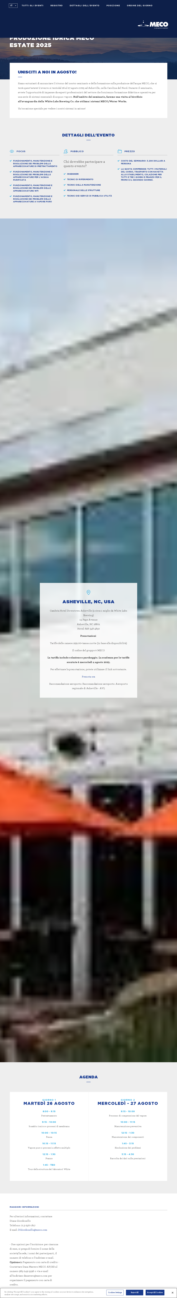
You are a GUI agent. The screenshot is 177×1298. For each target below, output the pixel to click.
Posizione (113, 6)
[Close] (173, 1293)
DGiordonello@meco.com (32, 1230)
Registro (56, 6)
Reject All (134, 1292)
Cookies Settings (115, 1292)
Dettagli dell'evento (85, 6)
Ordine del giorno (140, 6)
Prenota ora (88, 677)
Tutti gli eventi (33, 6)
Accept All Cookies (155, 1292)
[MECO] (153, 24)
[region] (88, 1293)
